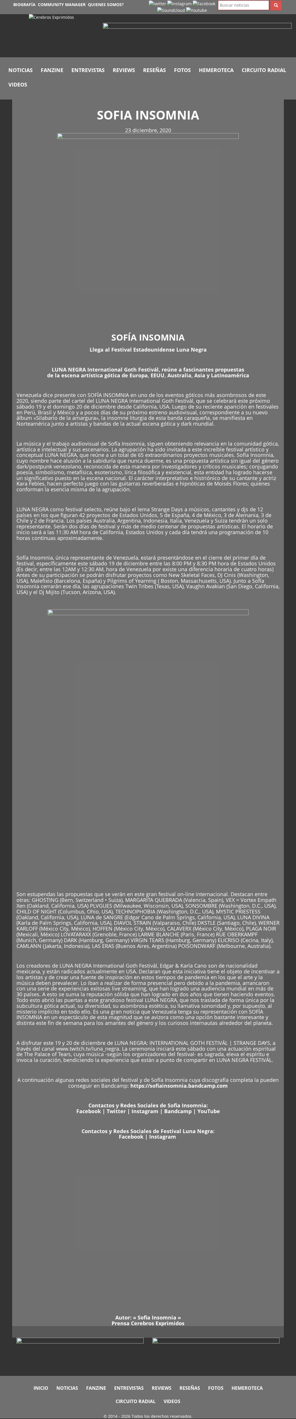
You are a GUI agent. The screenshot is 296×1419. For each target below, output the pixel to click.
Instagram (145, 1111)
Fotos (182, 70)
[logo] (62, 35)
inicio (41, 1388)
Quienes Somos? (106, 4)
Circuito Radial (264, 70)
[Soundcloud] (171, 10)
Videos (17, 84)
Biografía (24, 4)
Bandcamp (178, 1111)
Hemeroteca (216, 70)
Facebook (88, 1111)
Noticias (20, 70)
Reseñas (154, 70)
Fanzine (52, 70)
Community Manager (62, 4)
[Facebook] (204, 3)
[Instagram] (179, 3)
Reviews (124, 70)
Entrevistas (88, 70)
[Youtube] (196, 10)
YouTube (208, 1111)
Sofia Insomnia (157, 1317)
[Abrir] (197, 37)
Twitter (116, 1111)
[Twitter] (157, 3)
